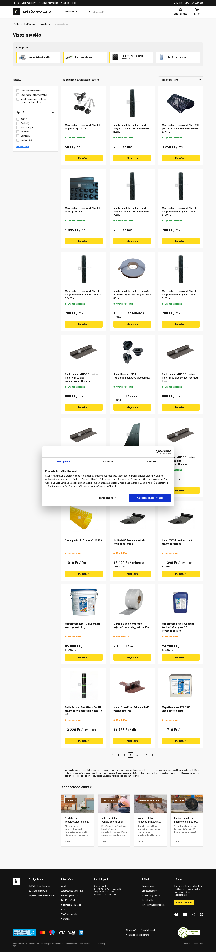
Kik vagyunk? (148, 886)
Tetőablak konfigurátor (39, 886)
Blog (74, 3)
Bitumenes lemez (83, 57)
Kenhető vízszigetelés (39, 57)
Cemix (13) (26, 136)
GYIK (63, 909)
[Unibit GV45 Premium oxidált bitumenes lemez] (132, 518)
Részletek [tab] (108, 461)
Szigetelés (71, 800)
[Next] (152, 755)
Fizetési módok (68, 900)
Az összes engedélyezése (150, 498)
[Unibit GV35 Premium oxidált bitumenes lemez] (181, 518)
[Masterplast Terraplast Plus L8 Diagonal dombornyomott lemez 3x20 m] (132, 103)
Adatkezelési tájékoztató (73, 891)
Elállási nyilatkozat (69, 895)
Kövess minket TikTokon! (153, 905)
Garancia (65, 3)
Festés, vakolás (110, 800)
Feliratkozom (183, 902)
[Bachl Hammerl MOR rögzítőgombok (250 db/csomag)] (132, 352)
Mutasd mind (22, 146)
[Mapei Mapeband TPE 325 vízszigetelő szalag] (181, 685)
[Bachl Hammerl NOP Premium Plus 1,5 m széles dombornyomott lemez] (84, 352)
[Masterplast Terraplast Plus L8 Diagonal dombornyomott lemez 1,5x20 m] (84, 269)
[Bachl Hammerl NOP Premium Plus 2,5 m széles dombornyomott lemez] (181, 435)
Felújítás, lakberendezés (150, 800)
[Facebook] (176, 914)
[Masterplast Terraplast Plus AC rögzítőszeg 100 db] (84, 103)
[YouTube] (185, 914)
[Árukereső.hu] (189, 932)
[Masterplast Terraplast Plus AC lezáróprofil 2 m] (84, 186)
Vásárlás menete (69, 914)
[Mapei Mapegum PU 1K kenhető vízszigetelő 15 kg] (84, 602)
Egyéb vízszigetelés (177, 57)
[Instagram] (193, 914)
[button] (71, 12)
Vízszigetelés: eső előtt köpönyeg (125, 776)
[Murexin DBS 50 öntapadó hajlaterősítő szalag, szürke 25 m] (132, 602)
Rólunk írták (147, 900)
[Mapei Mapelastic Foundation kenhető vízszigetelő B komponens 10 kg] (181, 602)
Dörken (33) (26, 140)
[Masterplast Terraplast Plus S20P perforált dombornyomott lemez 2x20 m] (181, 103)
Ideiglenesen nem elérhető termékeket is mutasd (33, 100)
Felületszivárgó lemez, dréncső (133, 57)
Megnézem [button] (83, 158)
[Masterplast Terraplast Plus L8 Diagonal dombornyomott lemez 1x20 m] (181, 269)
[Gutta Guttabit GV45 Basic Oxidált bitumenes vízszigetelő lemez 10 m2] (84, 685)
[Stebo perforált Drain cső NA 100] (84, 518)
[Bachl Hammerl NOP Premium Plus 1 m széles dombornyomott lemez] (181, 352)
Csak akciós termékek (31, 91)
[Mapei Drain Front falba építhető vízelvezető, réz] (132, 685)
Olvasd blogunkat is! (151, 895)
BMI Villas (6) (27, 127)
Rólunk (16, 3)
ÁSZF (63, 886)
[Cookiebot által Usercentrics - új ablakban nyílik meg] (158, 452)
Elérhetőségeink (29, 3)
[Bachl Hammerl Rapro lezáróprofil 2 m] (132, 435)
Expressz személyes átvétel (42, 895)
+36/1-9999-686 (196, 3)
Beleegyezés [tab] (63, 461)
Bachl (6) (25, 123)
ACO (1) (24, 119)
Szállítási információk (48, 3)
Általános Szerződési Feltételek (140, 930)
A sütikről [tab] (152, 461)
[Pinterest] (201, 914)
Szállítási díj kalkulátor (39, 891)
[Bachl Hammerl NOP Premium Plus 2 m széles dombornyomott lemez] (84, 435)
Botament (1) (27, 132)
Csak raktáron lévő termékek (34, 95)
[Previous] (112, 755)
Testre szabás (106, 498)
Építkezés (179, 800)
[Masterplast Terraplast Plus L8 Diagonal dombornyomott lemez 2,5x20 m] (181, 186)
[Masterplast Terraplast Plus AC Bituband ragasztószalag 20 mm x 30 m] (132, 269)
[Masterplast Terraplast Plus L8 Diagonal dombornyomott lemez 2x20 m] (132, 186)
